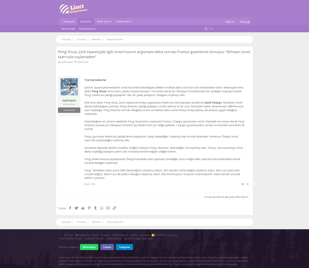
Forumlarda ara (87, 28)
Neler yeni (103, 21)
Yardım (134, 235)
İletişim (95, 235)
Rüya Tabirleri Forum (71, 238)
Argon (69, 235)
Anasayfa (69, 21)
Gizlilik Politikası (120, 235)
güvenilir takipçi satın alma (138, 238)
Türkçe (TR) (83, 235)
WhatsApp (89, 247)
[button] (111, 21)
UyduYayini (66, 62)
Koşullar (105, 235)
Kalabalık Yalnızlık (94, 238)
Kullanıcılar (123, 21)
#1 (247, 184)
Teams (107, 247)
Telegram (124, 247)
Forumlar (85, 21)
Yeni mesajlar (68, 28)
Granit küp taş (114, 238)
